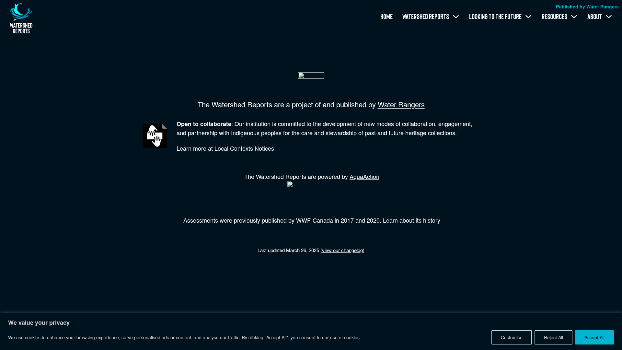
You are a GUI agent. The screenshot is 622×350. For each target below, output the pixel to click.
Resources (554, 16)
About (594, 16)
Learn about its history (411, 220)
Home (386, 16)
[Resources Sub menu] (574, 16)
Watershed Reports (425, 16)
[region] (311, 331)
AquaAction (364, 176)
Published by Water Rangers (587, 6)
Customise (512, 337)
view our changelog (342, 250)
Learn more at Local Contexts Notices (225, 148)
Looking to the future (495, 16)
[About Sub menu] (608, 16)
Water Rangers (401, 104)
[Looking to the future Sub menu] (528, 16)
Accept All (594, 337)
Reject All (553, 337)
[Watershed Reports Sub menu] (455, 16)
